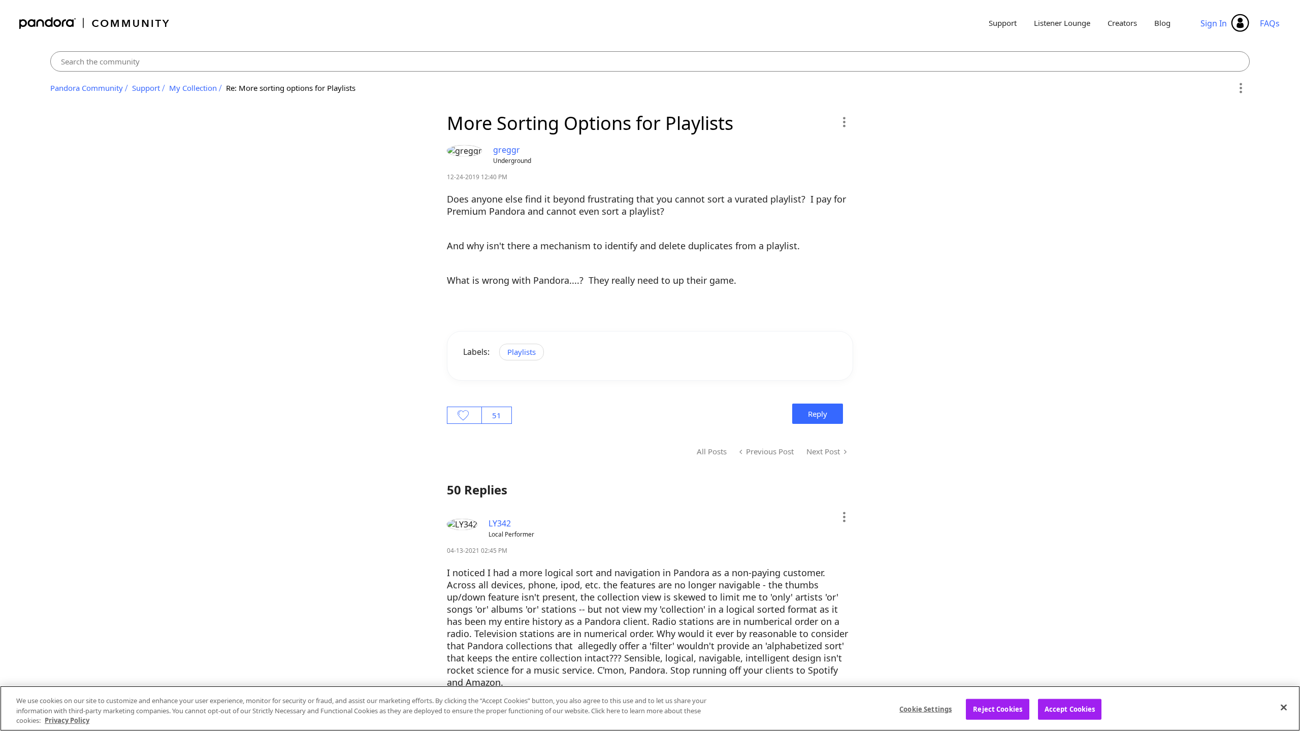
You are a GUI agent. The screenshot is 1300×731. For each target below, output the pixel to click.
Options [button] (1240, 88)
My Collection (193, 88)
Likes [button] (464, 415)
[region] (650, 708)
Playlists (521, 352)
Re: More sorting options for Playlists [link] (290, 88)
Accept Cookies (1070, 708)
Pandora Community (95, 23)
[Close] (1284, 707)
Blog (1162, 23)
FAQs (1270, 23)
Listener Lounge (1062, 23)
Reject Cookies (997, 708)
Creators (1122, 23)
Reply (817, 414)
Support (1003, 23)
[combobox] (650, 61)
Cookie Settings (925, 708)
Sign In (1213, 23)
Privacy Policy (67, 720)
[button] (843, 121)
